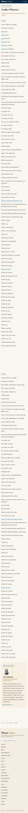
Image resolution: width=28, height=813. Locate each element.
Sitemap (3, 804)
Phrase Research (5, 778)
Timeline (3, 770)
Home (2, 722)
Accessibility (4, 795)
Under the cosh (6, 269)
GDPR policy (4, 787)
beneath (7, 160)
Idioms (2, 749)
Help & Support (4, 775)
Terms (2, 801)
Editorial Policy (4, 781)
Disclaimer (3, 798)
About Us (3, 767)
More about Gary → (8, 704)
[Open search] (22, 2)
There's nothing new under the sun (11, 201)
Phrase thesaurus (9, 722)
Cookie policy (4, 790)
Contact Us (4, 772)
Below (3, 32)
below (9, 108)
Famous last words (5, 755)
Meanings (3, 747)
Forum (2, 761)
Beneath (3, 45)
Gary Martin (8, 677)
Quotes (3, 758)
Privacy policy (4, 792)
